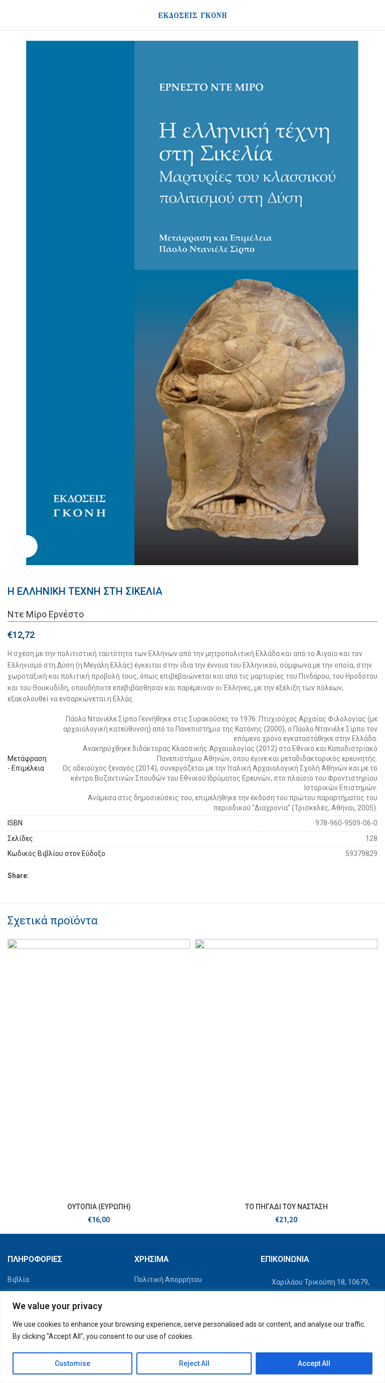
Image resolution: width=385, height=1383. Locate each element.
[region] (192, 1337)
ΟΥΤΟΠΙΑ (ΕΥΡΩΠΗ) (99, 1207)
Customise (72, 1363)
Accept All (314, 1363)
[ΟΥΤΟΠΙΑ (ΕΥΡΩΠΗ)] (99, 1068)
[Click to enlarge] (26, 546)
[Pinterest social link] (59, 876)
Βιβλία (18, 1279)
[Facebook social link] (35, 876)
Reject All (194, 1363)
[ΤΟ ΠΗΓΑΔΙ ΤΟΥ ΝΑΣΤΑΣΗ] (286, 1068)
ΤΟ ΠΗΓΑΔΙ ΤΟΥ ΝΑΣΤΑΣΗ (286, 1207)
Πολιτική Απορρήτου (168, 1279)
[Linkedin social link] (71, 876)
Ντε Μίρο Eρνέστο (46, 614)
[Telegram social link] (83, 876)
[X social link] (47, 876)
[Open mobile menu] (12, 15)
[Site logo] (192, 15)
